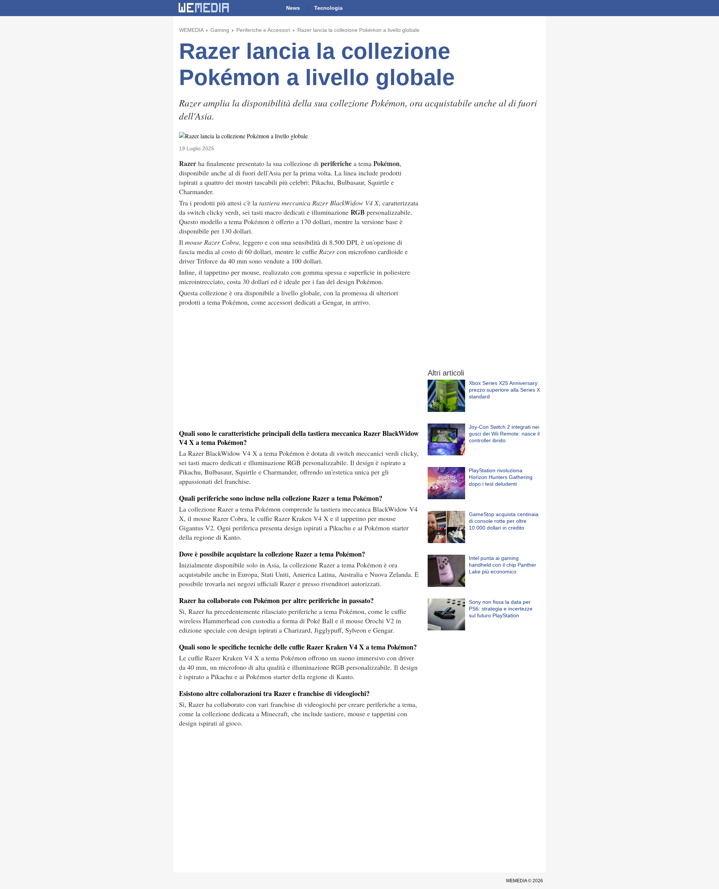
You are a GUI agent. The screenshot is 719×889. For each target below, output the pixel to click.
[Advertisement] (299, 366)
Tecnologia (328, 8)
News (293, 8)
